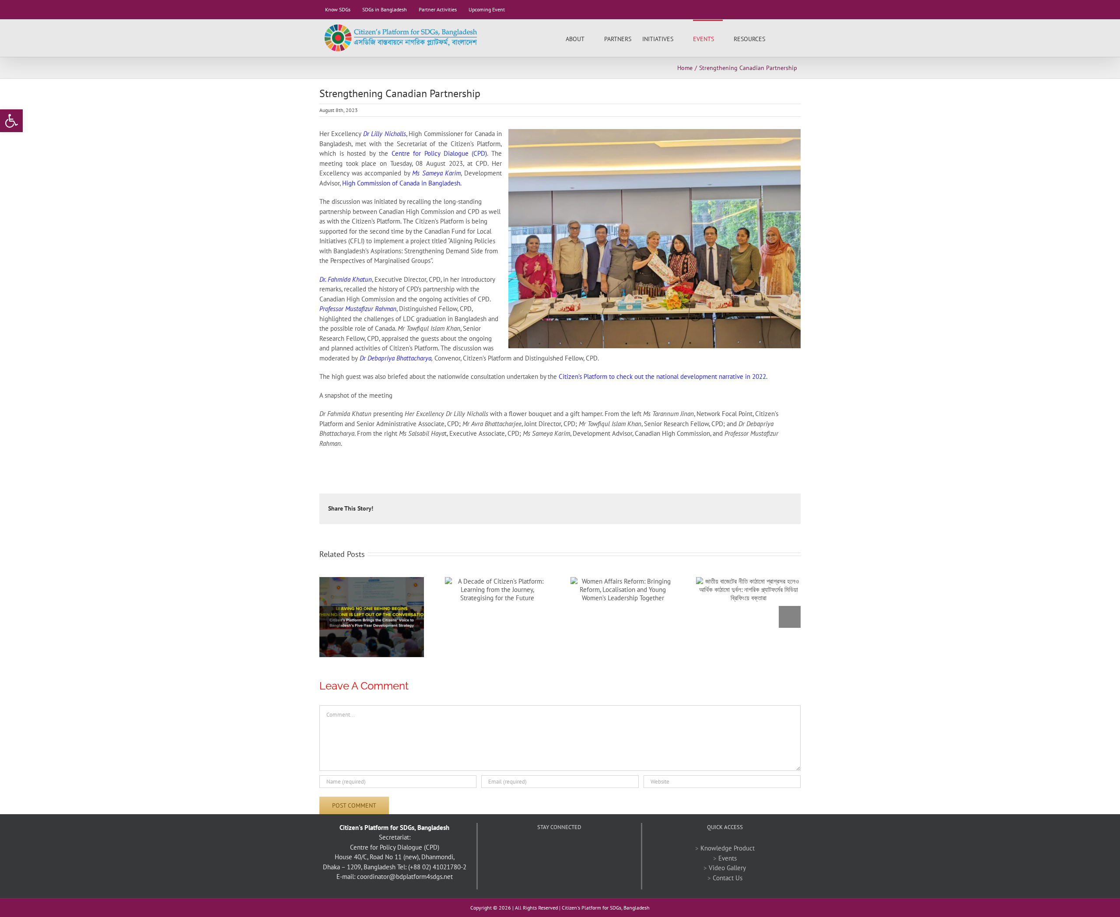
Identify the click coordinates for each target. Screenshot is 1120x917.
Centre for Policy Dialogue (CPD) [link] (439, 153)
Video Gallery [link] (727, 868)
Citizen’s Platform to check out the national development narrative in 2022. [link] (664, 376)
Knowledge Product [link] (727, 848)
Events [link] (727, 858)
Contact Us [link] (727, 878)
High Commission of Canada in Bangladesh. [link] (402, 183)
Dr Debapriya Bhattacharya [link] (395, 358)
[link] (11, 120)
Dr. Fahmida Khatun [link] (345, 279)
